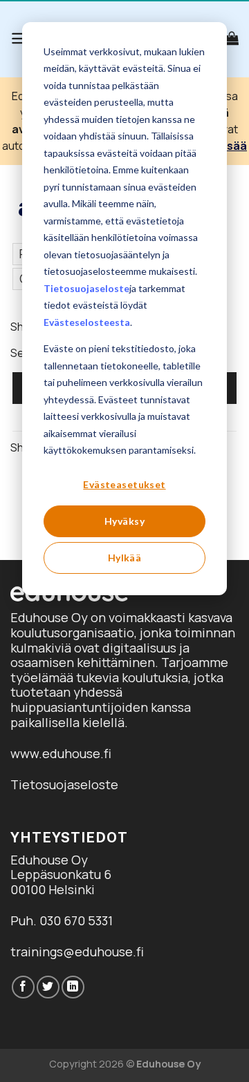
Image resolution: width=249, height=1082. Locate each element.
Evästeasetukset (124, 484)
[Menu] (19, 38)
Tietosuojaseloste (86, 288)
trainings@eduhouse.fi (77, 951)
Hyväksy (124, 521)
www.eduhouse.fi (60, 753)
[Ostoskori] (232, 38)
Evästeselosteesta (87, 322)
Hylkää (125, 557)
